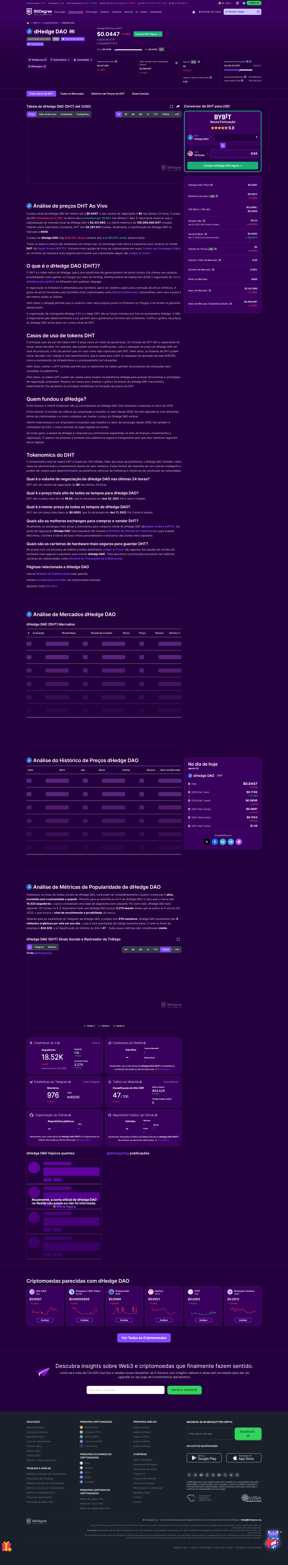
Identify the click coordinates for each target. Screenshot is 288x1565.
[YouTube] (201, 1474)
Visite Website (170, 1081)
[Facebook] (207, 1474)
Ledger (133, 253)
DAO (78, 313)
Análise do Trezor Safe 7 (92, 1503)
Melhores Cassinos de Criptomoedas (45, 1487)
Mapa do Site (181, 1547)
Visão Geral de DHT (41, 93)
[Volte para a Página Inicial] (29, 23)
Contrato (137, 1497)
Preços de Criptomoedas (39, 1497)
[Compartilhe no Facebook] (215, 841)
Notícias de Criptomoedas (53, 573)
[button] (178, 3)
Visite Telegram (91, 1081)
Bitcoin (116, 292)
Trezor (146, 253)
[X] (189, 1474)
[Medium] (219, 1474)
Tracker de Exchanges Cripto (162, 248)
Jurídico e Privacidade (201, 1547)
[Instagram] (225, 1474)
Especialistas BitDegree (145, 1464)
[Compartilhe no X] (207, 841)
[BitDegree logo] (37, 1521)
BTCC (63, 248)
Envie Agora (164, 1069)
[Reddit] (231, 1474)
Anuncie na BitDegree (144, 1483)
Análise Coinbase (141, 1446)
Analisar (45, 1320)
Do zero (52, 586)
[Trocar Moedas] (223, 145)
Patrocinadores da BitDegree (147, 1487)
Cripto (36, 23)
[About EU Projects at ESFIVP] (199, 1496)
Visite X (96, 1042)
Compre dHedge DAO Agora (221, 165)
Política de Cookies (223, 1547)
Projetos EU (139, 1473)
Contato (137, 1502)
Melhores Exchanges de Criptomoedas (46, 1473)
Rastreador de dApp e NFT (40, 1502)
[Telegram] (195, 1474)
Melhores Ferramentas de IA (40, 1492)
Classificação (51, 23)
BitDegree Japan (141, 1492)
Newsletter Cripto (35, 1436)
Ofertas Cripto (33, 1455)
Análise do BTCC (141, 1436)
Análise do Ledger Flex (91, 1499)
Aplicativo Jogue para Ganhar (41, 1460)
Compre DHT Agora (146, 34)
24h (193, 62)
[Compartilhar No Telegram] (231, 841)
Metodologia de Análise (145, 1469)
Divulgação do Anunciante (248, 1547)
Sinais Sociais (140, 93)
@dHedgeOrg (43, 953)
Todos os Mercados (72, 93)
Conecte (254, 3)
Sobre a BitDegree (142, 1459)
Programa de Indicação (144, 1478)
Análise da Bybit (141, 1427)
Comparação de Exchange (39, 1478)
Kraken (51, 248)
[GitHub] (237, 1474)
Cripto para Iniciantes (37, 1432)
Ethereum (131, 292)
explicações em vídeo (53, 580)
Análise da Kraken (142, 1432)
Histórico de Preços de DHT (108, 93)
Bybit (41, 248)
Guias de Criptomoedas (38, 1441)
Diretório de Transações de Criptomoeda (95, 558)
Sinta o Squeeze (184, 1390)
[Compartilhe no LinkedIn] (223, 841)
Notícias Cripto (34, 1446)
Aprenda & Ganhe (35, 1427)
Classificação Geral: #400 (39, 39)
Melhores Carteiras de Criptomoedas (45, 1483)
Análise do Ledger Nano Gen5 (95, 1508)
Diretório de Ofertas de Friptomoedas (133, 531)
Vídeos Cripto (33, 1450)
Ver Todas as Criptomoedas (144, 1338)
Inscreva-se (248, 1433)
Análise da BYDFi (141, 1441)
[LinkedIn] (213, 1474)
